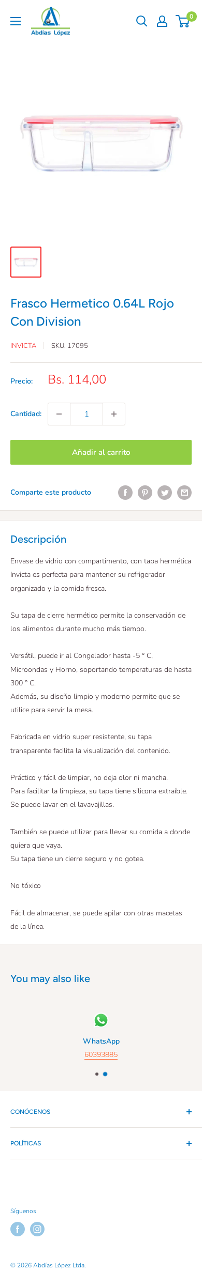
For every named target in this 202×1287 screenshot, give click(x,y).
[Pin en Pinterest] (145, 492)
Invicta (23, 345)
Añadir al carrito (101, 452)
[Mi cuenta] (162, 21)
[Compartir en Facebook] (125, 492)
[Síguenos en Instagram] (37, 1229)
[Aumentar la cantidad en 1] (114, 414)
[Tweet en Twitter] (164, 492)
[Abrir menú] (15, 21)
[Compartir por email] (184, 492)
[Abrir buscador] (142, 21)
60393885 (101, 1055)
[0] (183, 21)
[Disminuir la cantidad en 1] (59, 414)
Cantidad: (25, 414)
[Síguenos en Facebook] (17, 1229)
